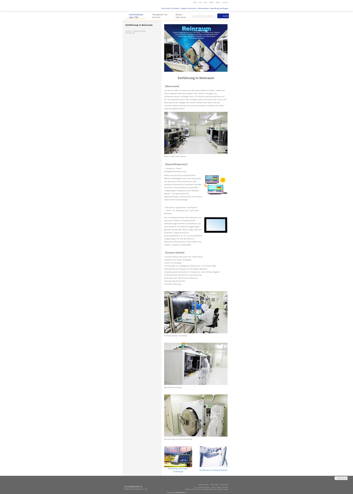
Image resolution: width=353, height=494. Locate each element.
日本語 (211, 2)
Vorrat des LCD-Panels (170, 8)
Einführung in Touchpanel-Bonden (213, 470)
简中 (205, 2)
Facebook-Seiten (203, 484)
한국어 (218, 2)
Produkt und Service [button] (188, 8)
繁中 (195, 2)
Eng (200, 2)
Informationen (203, 8)
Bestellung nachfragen (219, 8)
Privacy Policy (214, 484)
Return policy (224, 484)
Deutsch (225, 2)
